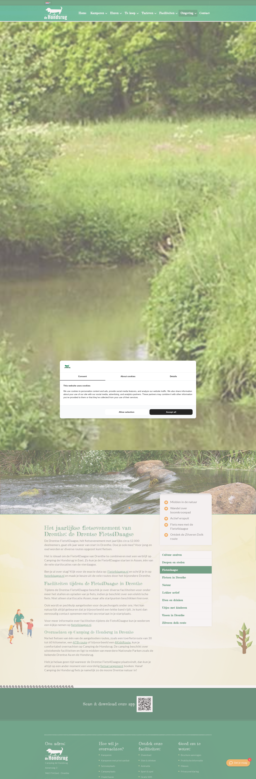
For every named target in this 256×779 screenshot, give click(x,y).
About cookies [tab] (128, 376)
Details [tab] (173, 376)
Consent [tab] (82, 376)
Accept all (171, 412)
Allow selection (126, 412)
